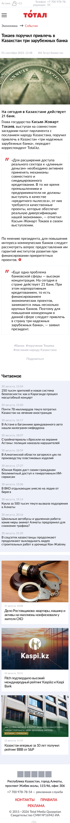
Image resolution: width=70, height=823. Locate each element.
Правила (48, 800)
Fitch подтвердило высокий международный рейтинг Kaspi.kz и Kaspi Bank (34, 682)
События (31, 25)
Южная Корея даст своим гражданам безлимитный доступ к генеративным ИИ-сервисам (32, 473)
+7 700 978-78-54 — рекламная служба (35, 792)
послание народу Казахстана (36, 350)
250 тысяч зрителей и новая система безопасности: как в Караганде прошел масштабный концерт (30, 394)
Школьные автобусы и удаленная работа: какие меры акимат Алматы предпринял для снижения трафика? (33, 522)
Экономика (10, 25)
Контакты (25, 800)
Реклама (36, 806)
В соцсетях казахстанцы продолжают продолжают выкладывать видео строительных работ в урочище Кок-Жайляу (34, 541)
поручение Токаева (41, 345)
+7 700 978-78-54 (56, 3)
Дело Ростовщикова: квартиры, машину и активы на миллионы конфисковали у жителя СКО (34, 615)
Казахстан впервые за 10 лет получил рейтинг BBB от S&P (31, 747)
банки (20, 345)
